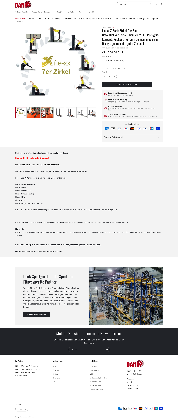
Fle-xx (24, 19)
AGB (91, 374)
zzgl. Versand (106, 56)
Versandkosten (95, 382)
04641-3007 (135, 371)
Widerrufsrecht (95, 386)
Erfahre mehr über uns (36, 315)
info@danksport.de (139, 374)
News (55, 366)
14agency (32, 417)
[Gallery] (55, 72)
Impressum (94, 366)
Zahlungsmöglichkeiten (98, 378)
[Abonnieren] (106, 349)
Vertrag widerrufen (97, 389)
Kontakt (55, 374)
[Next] (93, 66)
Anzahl (104, 72)
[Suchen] (150, 4)
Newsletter (57, 378)
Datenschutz (94, 370)
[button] (22, 12)
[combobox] (135, 4)
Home (18, 19)
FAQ (54, 382)
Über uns (56, 370)
